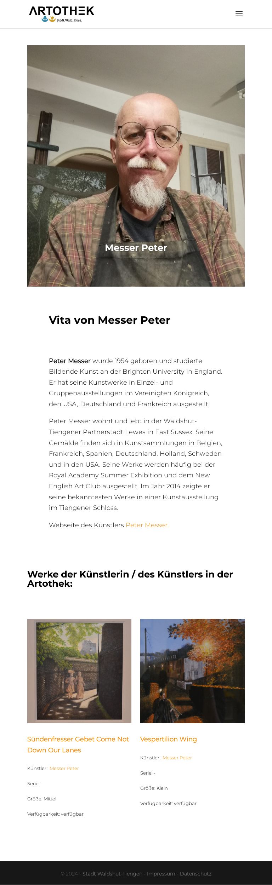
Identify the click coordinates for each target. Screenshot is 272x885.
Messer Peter (64, 768)
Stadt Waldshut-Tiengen (112, 873)
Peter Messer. (147, 525)
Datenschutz (195, 873)
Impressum (161, 873)
